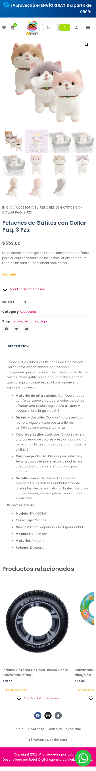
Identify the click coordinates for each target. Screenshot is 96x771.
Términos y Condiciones (48, 740)
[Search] (64, 27)
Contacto (36, 729)
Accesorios (26, 207)
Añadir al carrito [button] (16, 690)
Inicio (7, 207)
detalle (17, 321)
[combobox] (49, 27)
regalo (45, 321)
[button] (88, 27)
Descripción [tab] (18, 346)
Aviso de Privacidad (65, 729)
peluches (31, 321)
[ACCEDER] (76, 27)
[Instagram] (48, 715)
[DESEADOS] (4, 27)
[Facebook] (37, 715)
